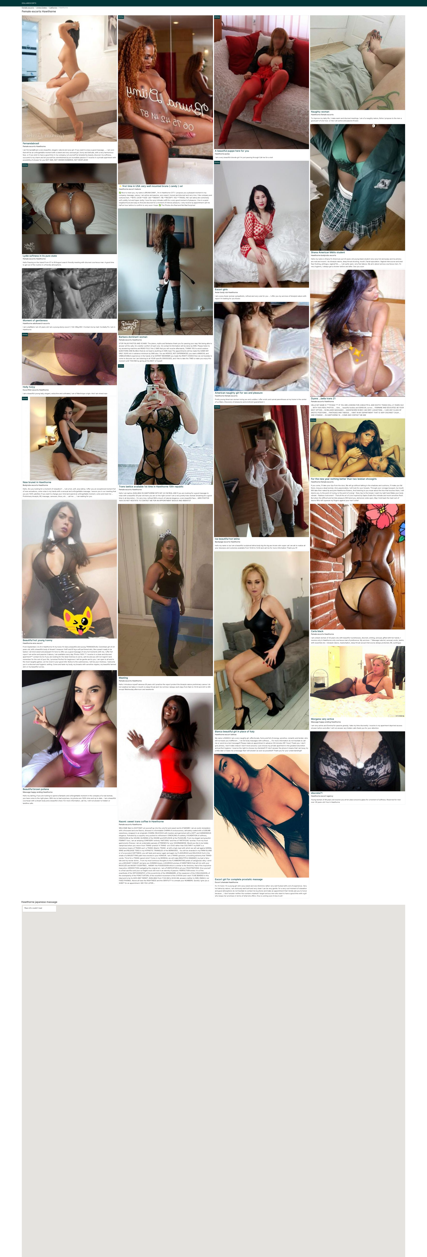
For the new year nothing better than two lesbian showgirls (344, 478)
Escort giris (221, 289)
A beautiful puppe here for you (232, 150)
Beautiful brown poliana (36, 789)
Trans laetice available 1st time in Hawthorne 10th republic (151, 486)
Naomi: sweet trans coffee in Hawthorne (141, 821)
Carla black (317, 631)
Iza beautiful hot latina (227, 538)
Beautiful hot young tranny (37, 640)
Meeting (123, 677)
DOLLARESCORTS (29, 3)
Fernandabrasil (31, 143)
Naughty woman (320, 111)
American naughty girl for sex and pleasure (239, 392)
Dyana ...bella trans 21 (323, 398)
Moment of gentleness (35, 320)
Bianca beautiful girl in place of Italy (235, 731)
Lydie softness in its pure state (40, 255)
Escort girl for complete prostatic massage (239, 879)
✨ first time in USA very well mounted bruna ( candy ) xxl (151, 186)
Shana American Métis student (328, 252)
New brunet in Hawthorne (37, 482)
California (53, 8)
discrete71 (316, 793)
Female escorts (28, 8)
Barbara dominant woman (133, 336)
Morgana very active (322, 719)
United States (41, 8)
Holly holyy (29, 387)
